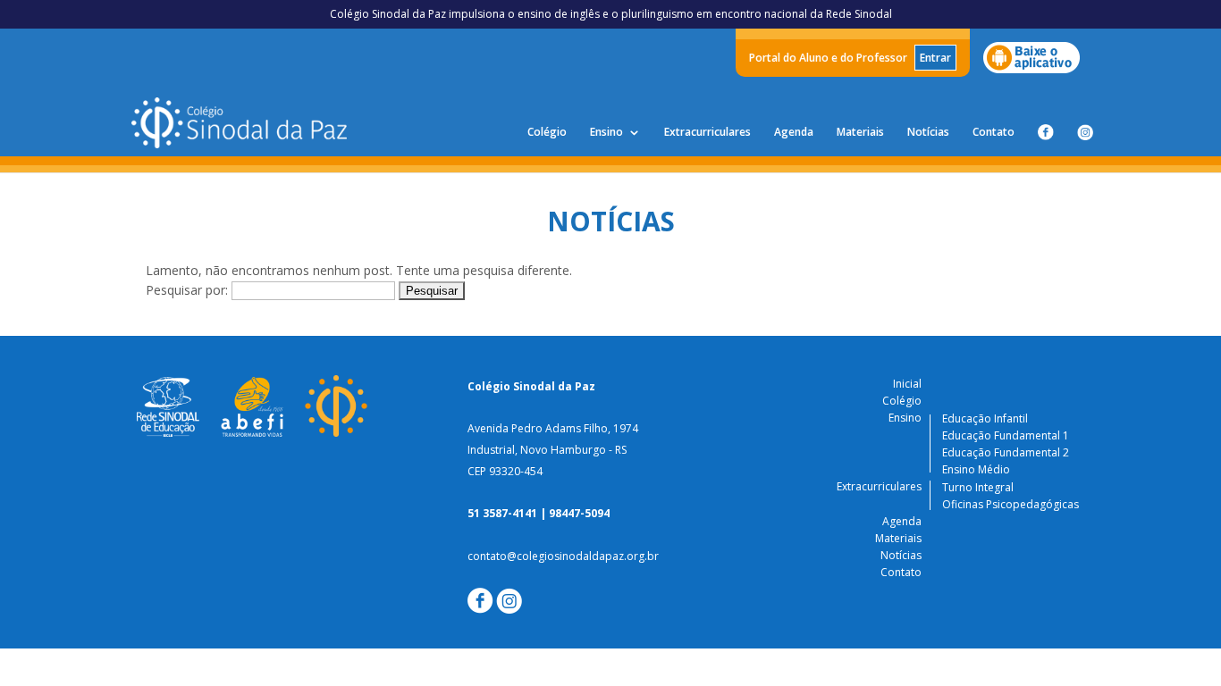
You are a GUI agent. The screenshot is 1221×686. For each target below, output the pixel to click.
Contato (994, 132)
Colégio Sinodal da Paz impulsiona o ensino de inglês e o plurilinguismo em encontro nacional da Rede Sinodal (611, 13)
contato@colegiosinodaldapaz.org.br (563, 556)
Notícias (928, 132)
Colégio (547, 132)
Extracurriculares (707, 132)
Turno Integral (978, 487)
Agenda (793, 132)
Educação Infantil (985, 418)
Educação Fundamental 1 (1005, 435)
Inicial (907, 383)
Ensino (606, 132)
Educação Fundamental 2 (1005, 452)
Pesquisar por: (187, 289)
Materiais (860, 132)
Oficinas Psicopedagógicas (1010, 504)
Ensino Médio (976, 469)
